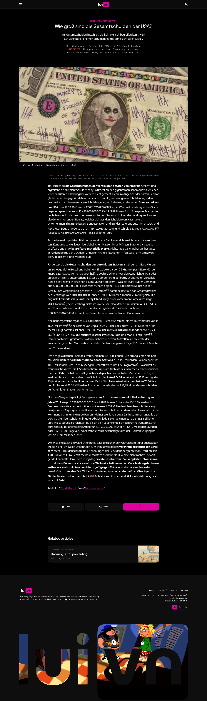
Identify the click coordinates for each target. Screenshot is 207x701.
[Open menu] (20, 4)
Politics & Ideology (129, 46)
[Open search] (186, 4)
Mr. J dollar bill (68, 488)
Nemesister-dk (94, 488)
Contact (161, 590)
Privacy (184, 590)
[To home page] (103, 4)
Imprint (173, 590)
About (151, 590)
